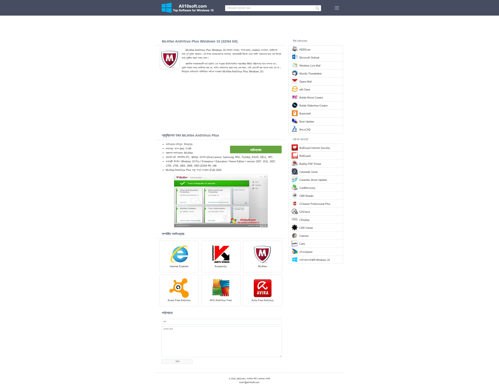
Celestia (304, 235)
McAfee (262, 266)
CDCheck (304, 211)
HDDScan (305, 49)
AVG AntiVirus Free (221, 300)
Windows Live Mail (309, 65)
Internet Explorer (179, 266)
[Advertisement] (249, 26)
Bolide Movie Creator (311, 97)
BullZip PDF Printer (310, 163)
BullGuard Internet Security (314, 147)
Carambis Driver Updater (313, 179)
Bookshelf (305, 113)
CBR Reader (306, 195)
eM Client (304, 89)
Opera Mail (305, 81)
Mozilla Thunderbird (310, 73)
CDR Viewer (306, 227)
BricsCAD (305, 129)
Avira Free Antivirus (262, 300)
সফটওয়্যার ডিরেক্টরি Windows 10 (314, 259)
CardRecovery (307, 187)
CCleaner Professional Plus (314, 203)
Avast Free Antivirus (179, 300)
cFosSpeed (305, 251)
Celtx (302, 243)
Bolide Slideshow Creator (313, 105)
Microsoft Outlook (309, 57)
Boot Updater (306, 121)
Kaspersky (221, 266)
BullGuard (305, 155)
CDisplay (304, 219)
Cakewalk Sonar (308, 171)
